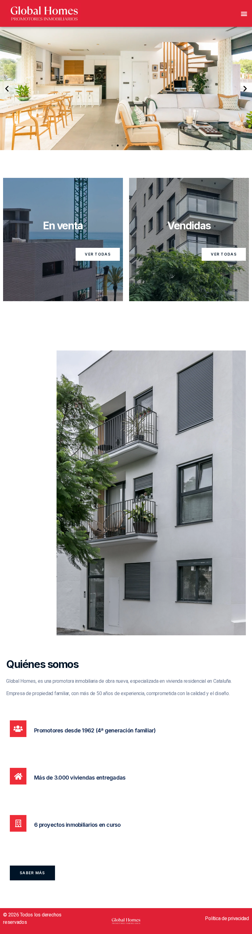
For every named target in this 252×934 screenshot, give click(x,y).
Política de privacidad (227, 918)
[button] (244, 13)
